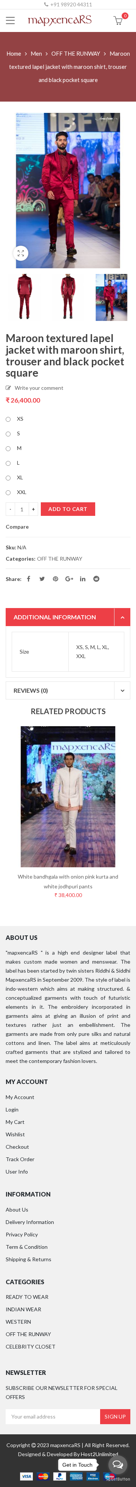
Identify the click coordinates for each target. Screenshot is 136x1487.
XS (20, 418)
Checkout (17, 1146)
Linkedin (82, 578)
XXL (21, 492)
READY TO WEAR (27, 1297)
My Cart (15, 1122)
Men (36, 53)
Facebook (28, 578)
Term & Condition (27, 1247)
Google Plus (69, 578)
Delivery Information (30, 1222)
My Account (20, 1097)
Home (13, 53)
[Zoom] (20, 253)
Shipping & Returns (28, 1259)
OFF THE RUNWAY (75, 53)
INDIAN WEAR (23, 1309)
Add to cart (68, 509)
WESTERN (18, 1321)
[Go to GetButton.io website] (118, 1479)
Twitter (42, 578)
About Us (17, 1209)
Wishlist (15, 1134)
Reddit (96, 578)
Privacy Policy (22, 1234)
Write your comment (39, 388)
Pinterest (55, 578)
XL (20, 477)
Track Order (20, 1159)
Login (12, 1109)
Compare (17, 526)
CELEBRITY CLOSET (31, 1346)
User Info (17, 1171)
